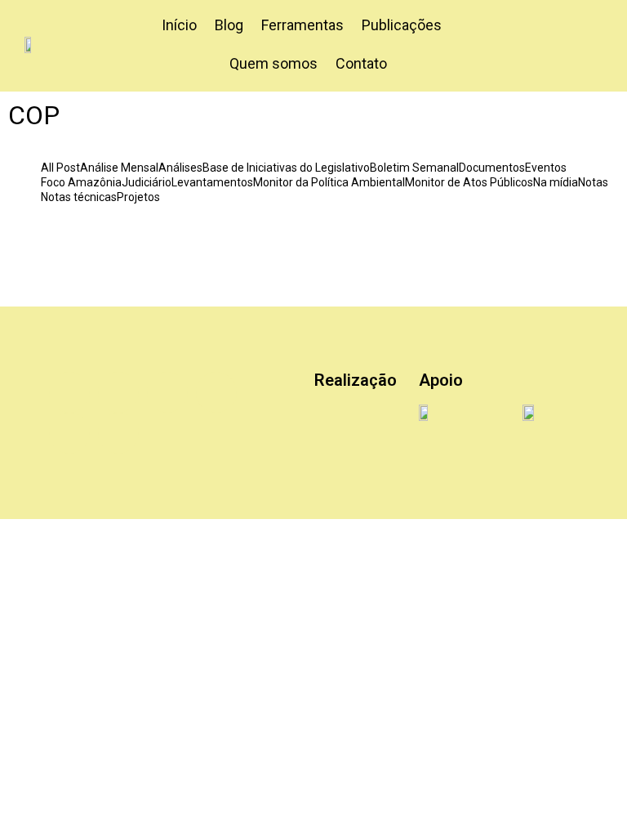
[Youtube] (69, 433)
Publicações (402, 25)
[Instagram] (118, 392)
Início (179, 25)
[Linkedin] (167, 392)
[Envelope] (118, 433)
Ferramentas (302, 25)
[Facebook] (216, 392)
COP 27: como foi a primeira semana (287, 241)
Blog (229, 25)
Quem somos (273, 63)
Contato (361, 63)
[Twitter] (69, 392)
